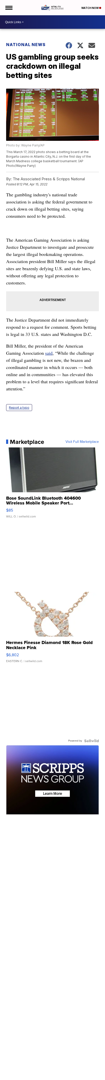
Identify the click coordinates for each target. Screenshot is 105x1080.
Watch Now (90, 7)
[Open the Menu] (8, 7)
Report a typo (19, 407)
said (48, 353)
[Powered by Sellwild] (91, 741)
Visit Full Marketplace (82, 442)
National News (26, 44)
